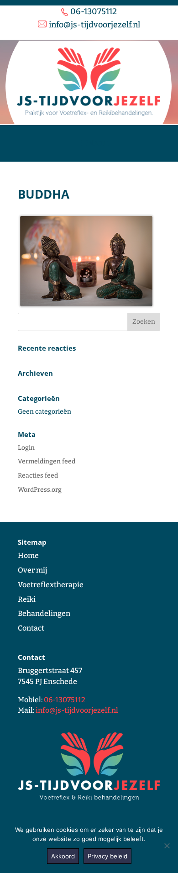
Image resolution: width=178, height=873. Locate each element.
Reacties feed (38, 475)
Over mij (32, 570)
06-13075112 (64, 699)
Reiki (27, 599)
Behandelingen (44, 613)
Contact (31, 628)
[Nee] (166, 845)
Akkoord (63, 856)
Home (28, 555)
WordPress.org (40, 490)
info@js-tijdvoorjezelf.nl (77, 710)
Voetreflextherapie (51, 584)
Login (26, 448)
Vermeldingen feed (46, 461)
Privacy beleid (107, 856)
